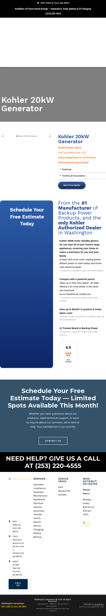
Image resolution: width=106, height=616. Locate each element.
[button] (3, 136)
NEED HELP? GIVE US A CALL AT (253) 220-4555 (53, 462)
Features (66, 169)
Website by (94, 604)
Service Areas (63, 480)
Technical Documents (73, 175)
